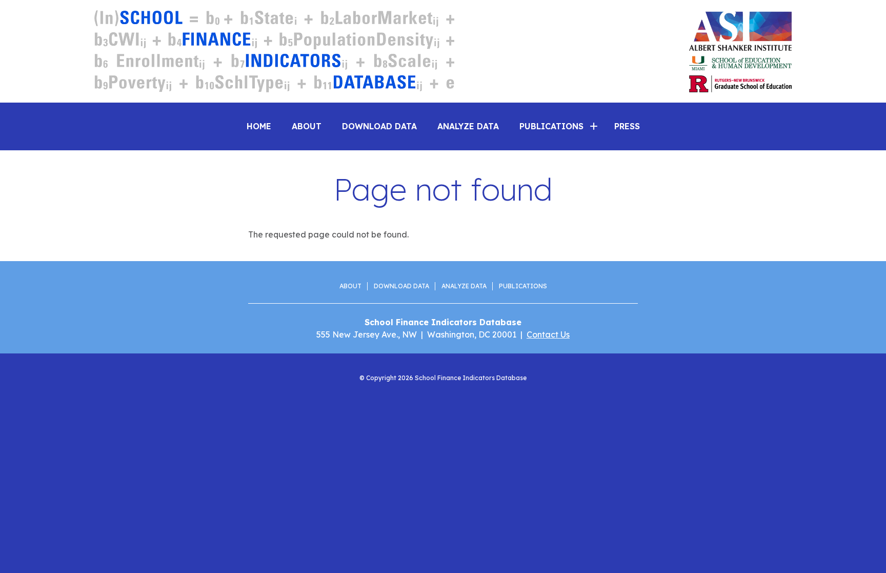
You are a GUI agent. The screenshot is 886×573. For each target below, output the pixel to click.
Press (627, 126)
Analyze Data (468, 126)
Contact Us (548, 334)
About (306, 126)
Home (259, 126)
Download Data (379, 126)
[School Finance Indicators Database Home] (274, 51)
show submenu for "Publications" (593, 126)
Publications (523, 286)
